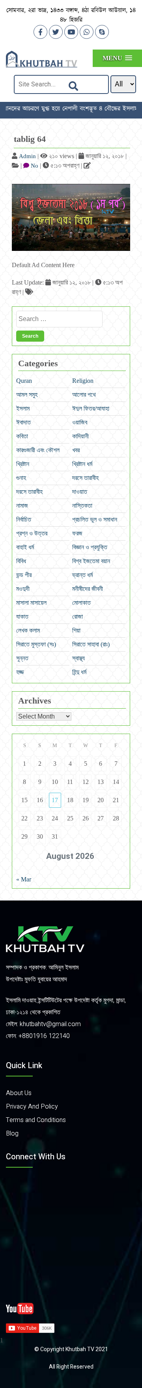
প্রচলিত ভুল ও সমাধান (94, 519)
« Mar (23, 879)
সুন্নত (22, 658)
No (34, 166)
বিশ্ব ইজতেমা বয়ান (91, 561)
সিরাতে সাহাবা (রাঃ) (91, 644)
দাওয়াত (79, 491)
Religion (82, 380)
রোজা (77, 616)
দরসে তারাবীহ (85, 477)
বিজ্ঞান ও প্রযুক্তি (89, 547)
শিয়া (76, 630)
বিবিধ (21, 561)
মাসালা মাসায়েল (31, 602)
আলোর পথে (84, 394)
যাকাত (22, 616)
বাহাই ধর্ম (25, 547)
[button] (117, 58)
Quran (24, 380)
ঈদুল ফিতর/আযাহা (90, 408)
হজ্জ (20, 672)
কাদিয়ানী (80, 436)
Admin (27, 156)
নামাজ (22, 505)
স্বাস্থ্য (78, 658)
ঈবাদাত (23, 422)
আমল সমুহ (26, 394)
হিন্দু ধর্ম (79, 672)
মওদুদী (23, 588)
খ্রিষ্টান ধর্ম (82, 464)
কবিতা (22, 436)
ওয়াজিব (79, 422)
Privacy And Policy (32, 1106)
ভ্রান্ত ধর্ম (82, 575)
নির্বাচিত (23, 519)
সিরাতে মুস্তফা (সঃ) (36, 644)
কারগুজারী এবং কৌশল (38, 450)
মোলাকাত (81, 602)
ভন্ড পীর (24, 575)
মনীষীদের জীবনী (87, 588)
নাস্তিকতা (82, 505)
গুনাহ (21, 477)
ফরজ (77, 533)
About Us (19, 1093)
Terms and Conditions (36, 1120)
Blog (12, 1133)
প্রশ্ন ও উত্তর (31, 533)
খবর (76, 450)
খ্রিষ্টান (22, 464)
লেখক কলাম (28, 630)
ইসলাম (23, 408)
